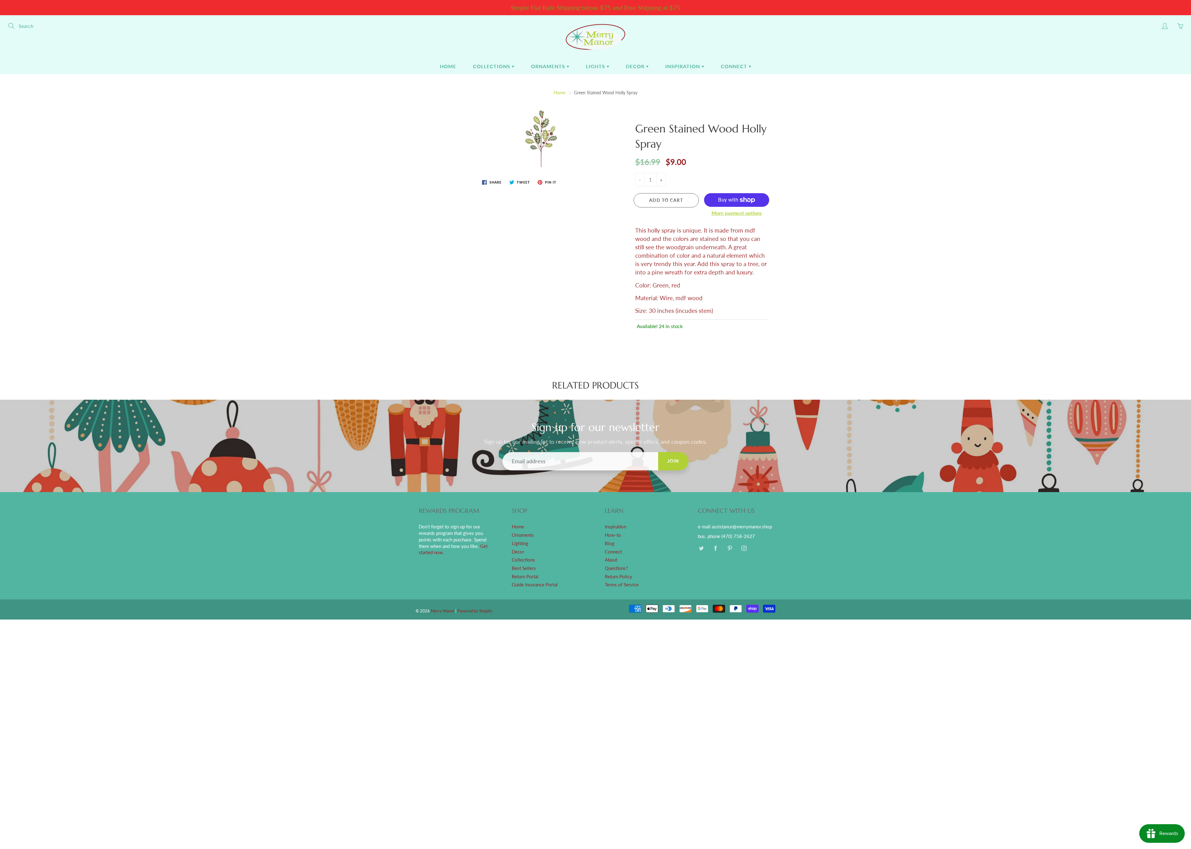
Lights (596, 66)
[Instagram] (743, 548)
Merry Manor (442, 610)
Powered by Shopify (475, 610)
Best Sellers (524, 568)
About (611, 559)
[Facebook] (715, 548)
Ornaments (549, 66)
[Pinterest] (729, 548)
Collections (492, 66)
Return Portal (525, 576)
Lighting (520, 543)
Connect (735, 66)
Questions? (616, 568)
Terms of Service (622, 584)
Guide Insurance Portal (535, 584)
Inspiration (683, 66)
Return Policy (618, 576)
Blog (609, 543)
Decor (636, 66)
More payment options (736, 213)
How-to (613, 535)
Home (448, 66)
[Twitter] (701, 548)
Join (673, 461)
